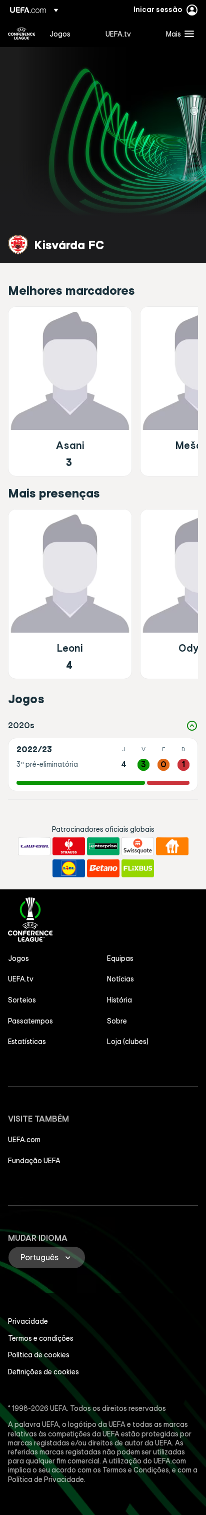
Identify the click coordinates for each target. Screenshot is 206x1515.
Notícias (120, 979)
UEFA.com (24, 1140)
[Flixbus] (138, 868)
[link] (60, 33)
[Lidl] (68, 868)
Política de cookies (39, 1355)
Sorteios (22, 1000)
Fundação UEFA (34, 1161)
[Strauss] (68, 846)
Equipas (120, 958)
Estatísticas (27, 1042)
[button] (178, 33)
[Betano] (103, 868)
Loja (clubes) (127, 1042)
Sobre (117, 1021)
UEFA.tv (21, 979)
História (119, 1000)
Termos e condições (41, 1338)
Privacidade (28, 1321)
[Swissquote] (138, 846)
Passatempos (30, 1021)
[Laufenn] (34, 846)
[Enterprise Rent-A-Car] (103, 846)
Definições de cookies (43, 1372)
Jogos (18, 958)
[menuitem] (69, 33)
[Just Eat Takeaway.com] (172, 846)
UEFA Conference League (21, 34)
